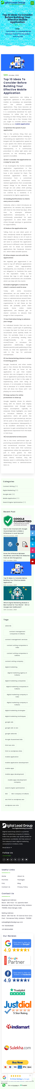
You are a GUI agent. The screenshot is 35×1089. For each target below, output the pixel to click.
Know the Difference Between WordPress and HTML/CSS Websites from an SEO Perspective (17, 556)
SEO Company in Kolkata (20, 794)
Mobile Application (11, 498)
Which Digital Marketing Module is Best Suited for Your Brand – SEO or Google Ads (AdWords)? (17, 605)
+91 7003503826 (8, 926)
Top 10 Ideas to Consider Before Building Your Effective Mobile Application (15, 580)
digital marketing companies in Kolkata (17, 688)
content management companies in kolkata (17, 633)
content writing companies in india (17, 646)
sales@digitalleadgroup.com (12, 922)
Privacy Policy (23, 887)
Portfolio (5, 880)
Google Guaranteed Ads (14, 739)
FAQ (3, 883)
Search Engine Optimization (14, 502)
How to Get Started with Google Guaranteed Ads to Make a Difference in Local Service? (15, 531)
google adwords (11, 734)
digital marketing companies (15, 681)
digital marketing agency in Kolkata (17, 674)
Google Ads (9, 494)
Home (17, 29)
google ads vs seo (11, 728)
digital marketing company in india (17, 696)
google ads (9, 722)
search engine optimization (15, 788)
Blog (19, 883)
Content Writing (10, 486)
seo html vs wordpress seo (14, 799)
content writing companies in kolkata (17, 654)
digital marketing (11, 667)
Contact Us (6, 887)
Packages (21, 880)
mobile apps (9, 768)
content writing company (14, 661)
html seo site (10, 745)
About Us (21, 876)
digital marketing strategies (15, 710)
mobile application (12, 757)
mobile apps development (14, 774)
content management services (16, 639)
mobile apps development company (17, 781)
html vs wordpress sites (13, 751)
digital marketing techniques (15, 716)
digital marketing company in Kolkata (17, 704)
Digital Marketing (10, 490)
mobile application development (17, 762)
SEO (6, 794)
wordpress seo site (12, 805)
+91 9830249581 (7, 929)
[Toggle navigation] (32, 3)
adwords (8, 626)
